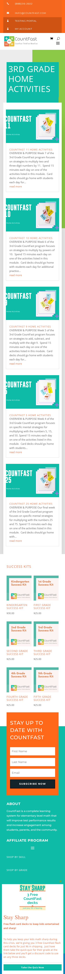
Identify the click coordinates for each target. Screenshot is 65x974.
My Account (23, 28)
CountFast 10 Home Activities (31, 238)
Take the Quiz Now (32, 967)
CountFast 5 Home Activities (30, 415)
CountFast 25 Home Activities (31, 503)
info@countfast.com (30, 13)
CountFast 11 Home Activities (31, 149)
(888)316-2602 (23, 3)
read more (15, 186)
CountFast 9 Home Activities (30, 326)
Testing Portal (26, 20)
